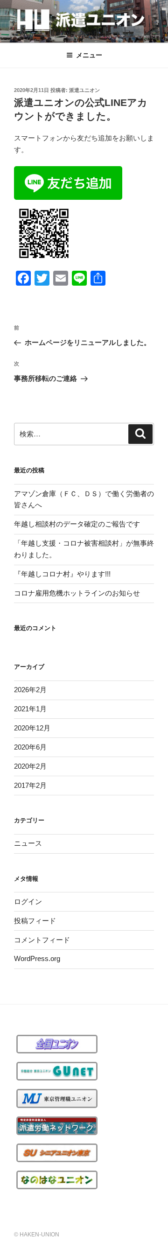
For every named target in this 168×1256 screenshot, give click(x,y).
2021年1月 (30, 709)
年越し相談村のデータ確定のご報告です (77, 524)
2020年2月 (30, 766)
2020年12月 (32, 728)
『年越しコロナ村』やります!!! (62, 574)
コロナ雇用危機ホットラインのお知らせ (77, 593)
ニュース (28, 843)
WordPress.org (37, 958)
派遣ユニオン (84, 90)
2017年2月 (30, 785)
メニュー (89, 55)
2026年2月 (30, 690)
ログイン (28, 901)
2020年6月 (30, 747)
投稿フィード (35, 921)
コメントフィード (42, 940)
